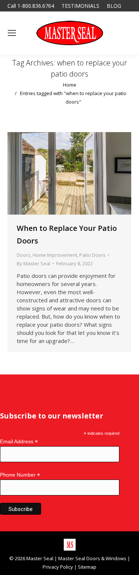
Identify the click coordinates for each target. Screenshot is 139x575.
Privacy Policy (58, 567)
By (33, 263)
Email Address (19, 441)
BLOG (114, 5)
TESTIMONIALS (80, 5)
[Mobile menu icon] (11, 32)
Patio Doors (92, 255)
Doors (23, 255)
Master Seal (39, 558)
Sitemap (87, 567)
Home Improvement (55, 255)
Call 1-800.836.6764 (30, 5)
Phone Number (20, 474)
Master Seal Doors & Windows (92, 558)
